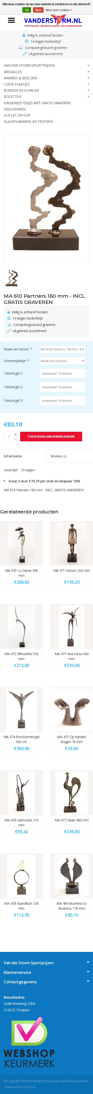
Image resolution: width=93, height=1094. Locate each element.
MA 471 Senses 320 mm (71, 570)
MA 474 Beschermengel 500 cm (21, 739)
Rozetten (12, 96)
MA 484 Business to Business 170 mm (72, 906)
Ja (26, 10)
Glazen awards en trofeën (28, 121)
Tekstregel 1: (13, 373)
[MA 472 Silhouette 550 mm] (21, 626)
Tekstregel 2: (13, 387)
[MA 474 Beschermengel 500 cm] (21, 709)
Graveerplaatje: (16, 360)
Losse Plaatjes (17, 84)
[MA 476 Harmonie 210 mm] (21, 793)
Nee (38, 10)
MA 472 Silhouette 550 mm (21, 656)
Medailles (13, 71)
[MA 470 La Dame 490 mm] (21, 543)
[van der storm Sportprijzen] (53, 19)
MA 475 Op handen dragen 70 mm (71, 739)
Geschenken (14, 109)
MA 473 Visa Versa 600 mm (72, 656)
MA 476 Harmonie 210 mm (21, 822)
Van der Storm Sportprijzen (29, 65)
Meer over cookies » (59, 10)
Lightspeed (29, 1087)
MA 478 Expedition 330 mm (21, 906)
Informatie (13, 456)
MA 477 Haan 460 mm (72, 820)
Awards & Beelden (20, 78)
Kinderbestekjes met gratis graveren (37, 103)
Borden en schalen (21, 90)
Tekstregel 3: (13, 400)
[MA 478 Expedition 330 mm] (21, 876)
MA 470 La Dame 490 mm (21, 573)
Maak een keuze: (18, 349)
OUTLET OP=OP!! (17, 115)
